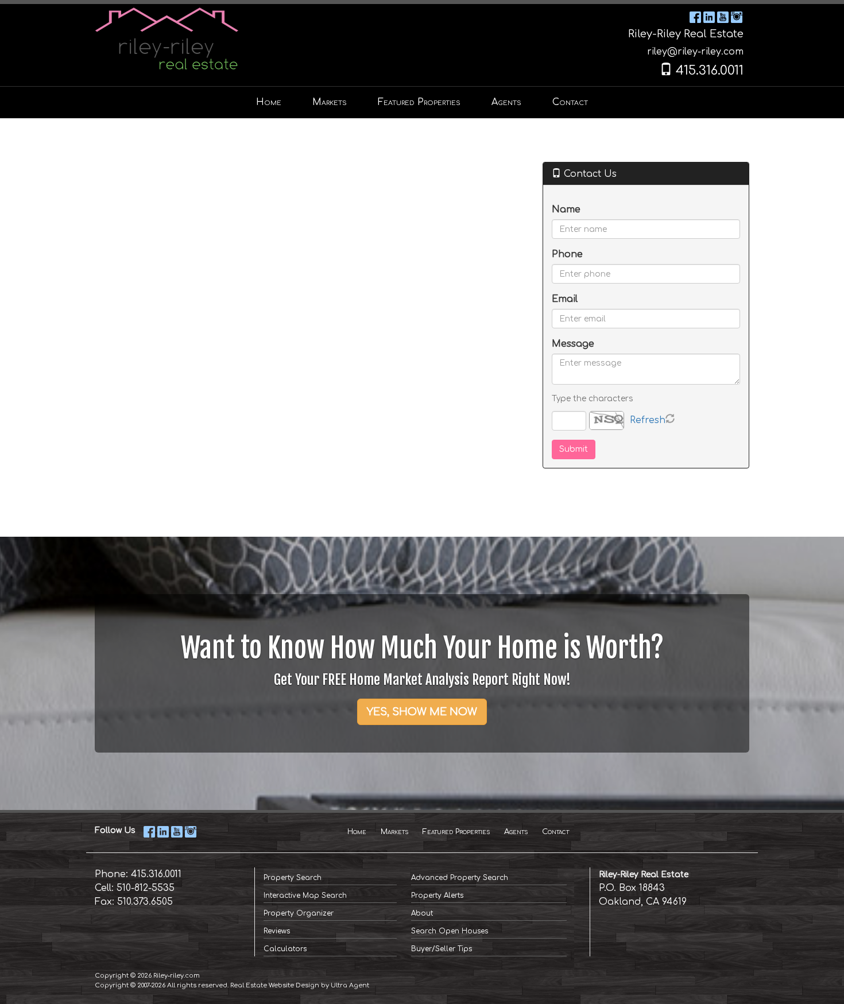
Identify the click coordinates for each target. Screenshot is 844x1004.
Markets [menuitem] (329, 102)
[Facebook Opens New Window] (695, 16)
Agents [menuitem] (506, 102)
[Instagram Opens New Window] (737, 16)
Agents (516, 832)
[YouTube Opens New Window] (723, 16)
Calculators (285, 949)
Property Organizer (299, 913)
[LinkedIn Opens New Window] (709, 16)
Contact (555, 832)
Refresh (647, 420)
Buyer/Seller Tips (441, 949)
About (422, 913)
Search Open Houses (449, 931)
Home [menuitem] (268, 102)
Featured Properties (456, 832)
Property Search (293, 878)
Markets (394, 832)
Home (356, 832)
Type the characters (592, 398)
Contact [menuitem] (570, 102)
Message (573, 344)
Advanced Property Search (459, 878)
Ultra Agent (350, 985)
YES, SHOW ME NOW (422, 712)
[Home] (166, 38)
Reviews (277, 931)
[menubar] (422, 102)
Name (566, 209)
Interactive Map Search (305, 895)
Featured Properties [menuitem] (419, 102)
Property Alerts (437, 895)
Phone (567, 254)
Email (565, 299)
